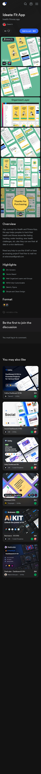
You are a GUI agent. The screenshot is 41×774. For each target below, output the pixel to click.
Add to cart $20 (29, 31)
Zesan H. (10, 24)
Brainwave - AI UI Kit (11, 536)
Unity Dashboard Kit (11, 464)
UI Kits (17, 396)
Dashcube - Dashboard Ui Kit (14, 571)
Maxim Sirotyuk (13, 574)
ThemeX (10, 396)
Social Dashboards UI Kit (13, 429)
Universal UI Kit (9, 500)
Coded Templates (17, 467)
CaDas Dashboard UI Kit (13, 393)
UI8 (9, 432)
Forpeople (11, 503)
